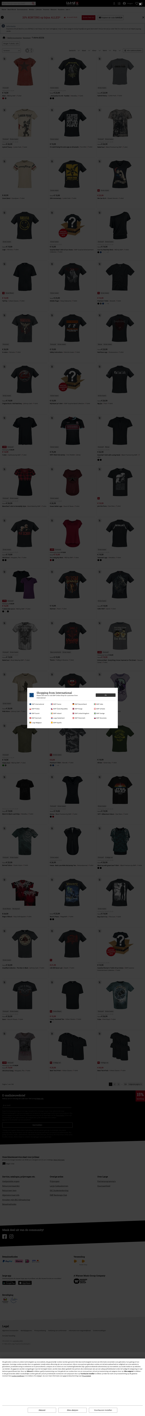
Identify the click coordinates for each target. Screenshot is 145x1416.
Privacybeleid (86, 1376)
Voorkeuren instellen (103, 1410)
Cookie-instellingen (17, 1376)
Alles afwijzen (72, 1410)
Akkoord (42, 1410)
